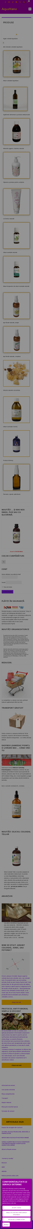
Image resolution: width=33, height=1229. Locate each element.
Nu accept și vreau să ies (16, 1219)
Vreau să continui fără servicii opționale (16, 1213)
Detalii (6, 1224)
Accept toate (16, 1208)
